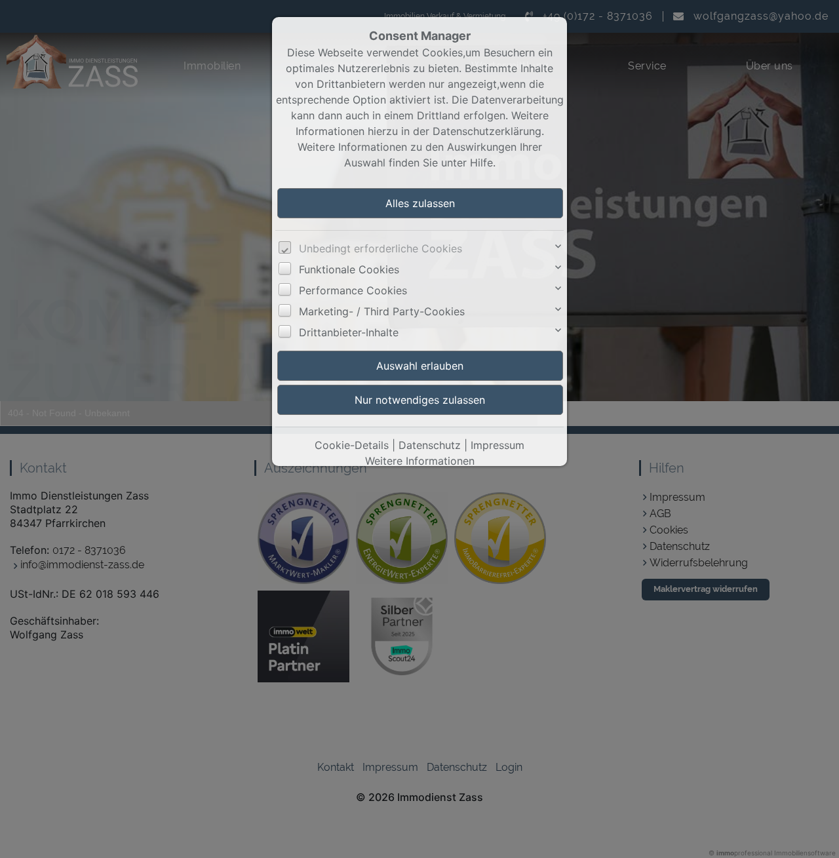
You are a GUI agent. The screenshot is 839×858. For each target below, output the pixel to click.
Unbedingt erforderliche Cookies (380, 248)
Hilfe (481, 162)
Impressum (497, 445)
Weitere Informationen (420, 460)
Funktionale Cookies (349, 269)
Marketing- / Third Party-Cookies (382, 311)
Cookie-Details (352, 445)
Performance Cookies (353, 290)
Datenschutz (430, 445)
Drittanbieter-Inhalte (349, 332)
